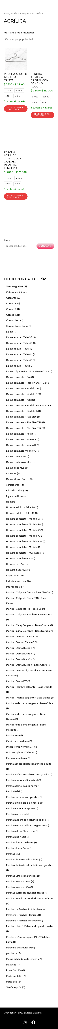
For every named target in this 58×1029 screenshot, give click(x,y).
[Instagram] (25, 1022)
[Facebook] (33, 1022)
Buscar (7, 240)
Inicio (6, 13)
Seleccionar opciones (15, 108)
